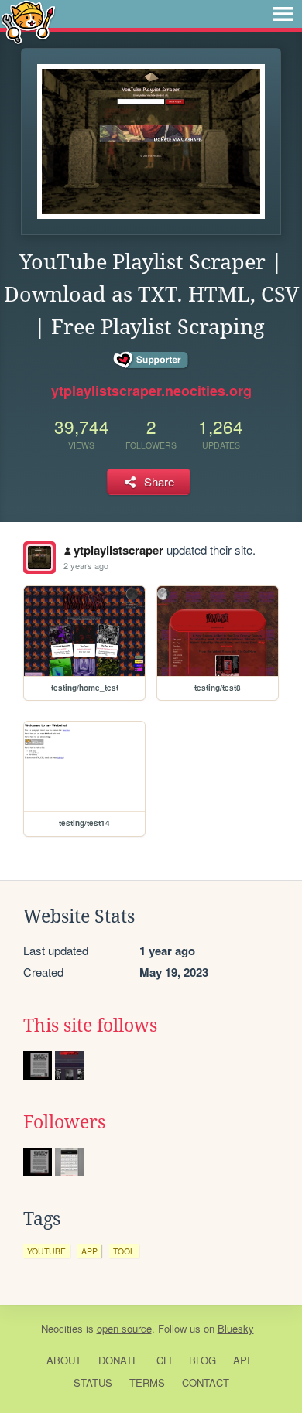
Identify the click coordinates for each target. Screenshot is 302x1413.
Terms (147, 1382)
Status (93, 1382)
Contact (205, 1382)
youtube (46, 1251)
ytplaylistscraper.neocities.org (151, 391)
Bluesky (236, 1328)
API (241, 1360)
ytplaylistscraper (118, 549)
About (63, 1360)
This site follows (90, 1025)
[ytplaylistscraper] (39, 557)
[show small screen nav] (282, 14)
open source (124, 1328)
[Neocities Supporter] (151, 360)
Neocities (62, 1328)
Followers (64, 1122)
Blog (202, 1360)
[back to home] (28, 21)
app (89, 1251)
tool (124, 1251)
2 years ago (85, 565)
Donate (118, 1360)
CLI (164, 1360)
